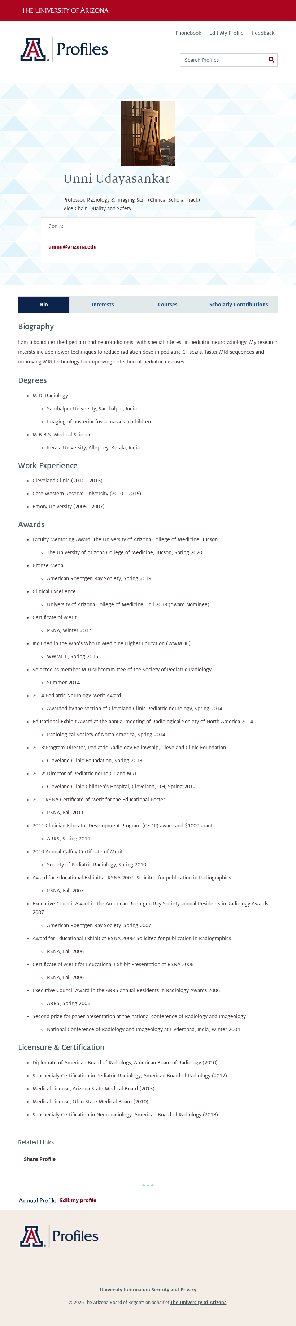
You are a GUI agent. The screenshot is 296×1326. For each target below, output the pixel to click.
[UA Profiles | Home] (75, 52)
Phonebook (188, 33)
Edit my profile (78, 1200)
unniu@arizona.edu (72, 247)
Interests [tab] (103, 304)
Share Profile (40, 1159)
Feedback (263, 33)
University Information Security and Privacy (148, 1289)
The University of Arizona (198, 1302)
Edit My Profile (226, 33)
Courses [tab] (168, 304)
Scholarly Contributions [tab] (238, 304)
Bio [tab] (44, 304)
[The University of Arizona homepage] (67, 10)
